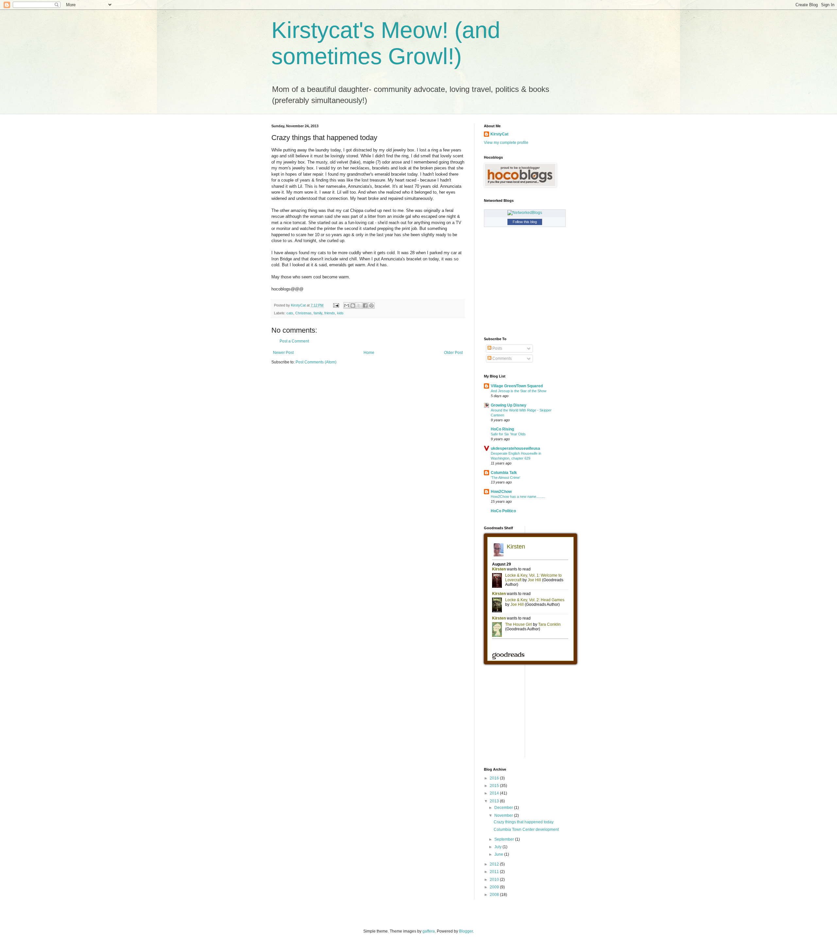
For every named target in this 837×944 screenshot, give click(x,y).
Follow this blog (525, 222)
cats (289, 313)
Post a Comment (294, 341)
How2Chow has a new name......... (518, 496)
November (504, 815)
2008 (495, 894)
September (504, 839)
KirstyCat (499, 134)
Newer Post (283, 352)
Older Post (453, 352)
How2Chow (501, 491)
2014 (495, 793)
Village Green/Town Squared (517, 386)
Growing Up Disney (508, 405)
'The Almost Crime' (505, 478)
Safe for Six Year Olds (508, 434)
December (504, 807)
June (499, 854)
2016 (495, 778)
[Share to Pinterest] (371, 305)
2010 (495, 879)
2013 (495, 801)
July (498, 847)
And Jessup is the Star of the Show (518, 391)
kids (340, 313)
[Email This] (346, 305)
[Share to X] (359, 305)
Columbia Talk (504, 472)
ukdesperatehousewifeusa (515, 448)
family (318, 313)
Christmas (303, 313)
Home (369, 352)
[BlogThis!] (353, 305)
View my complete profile (506, 142)
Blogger (466, 931)
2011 (495, 871)
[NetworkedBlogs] (524, 212)
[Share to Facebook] (365, 305)
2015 (495, 785)
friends (329, 313)
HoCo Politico (503, 511)
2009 (495, 887)
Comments (501, 358)
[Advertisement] (533, 715)
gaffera (428, 931)
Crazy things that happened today (524, 822)
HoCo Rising (502, 429)
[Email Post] (336, 305)
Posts (496, 348)
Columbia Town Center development (526, 829)
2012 (495, 864)
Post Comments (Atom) (316, 362)
